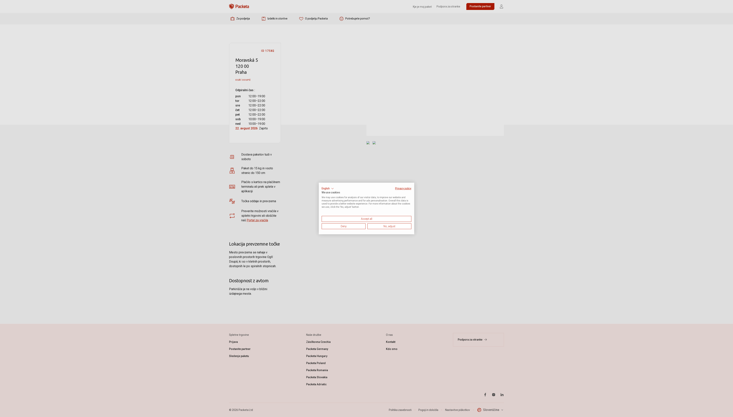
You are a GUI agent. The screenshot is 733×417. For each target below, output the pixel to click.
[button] (328, 188)
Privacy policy (403, 188)
